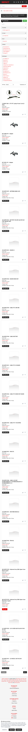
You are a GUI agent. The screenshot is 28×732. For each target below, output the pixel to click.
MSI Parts (17, 681)
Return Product (14, 703)
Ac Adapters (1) (6, 58)
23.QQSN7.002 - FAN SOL (8, 540)
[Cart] (23, 2)
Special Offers (14, 710)
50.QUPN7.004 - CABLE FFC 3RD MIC (11, 307)
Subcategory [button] (4, 56)
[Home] (5, 2)
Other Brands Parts (22, 681)
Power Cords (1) (6, 75)
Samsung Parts (17, 682)
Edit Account (14, 693)
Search (24, 6)
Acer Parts (18, 678)
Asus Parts (22, 678)
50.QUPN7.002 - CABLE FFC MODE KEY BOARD (13, 394)
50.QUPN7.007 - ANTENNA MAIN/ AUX (11, 191)
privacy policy (7, 726)
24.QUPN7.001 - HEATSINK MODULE (10, 511)
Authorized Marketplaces (14, 688)
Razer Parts (10, 682)
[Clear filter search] (26, 24)
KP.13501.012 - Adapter (7, 162)
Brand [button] (3, 38)
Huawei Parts (3, 681)
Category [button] (3, 44)
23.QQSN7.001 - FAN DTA (8, 451)
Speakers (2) (5, 77)
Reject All (12, 729)
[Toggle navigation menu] (26, 2)
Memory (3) (5, 69)
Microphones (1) (6, 71)
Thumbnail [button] (4, 27)
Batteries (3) (5, 61)
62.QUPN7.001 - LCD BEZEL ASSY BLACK (12, 658)
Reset (25, 20)
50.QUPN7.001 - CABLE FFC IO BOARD (11, 365)
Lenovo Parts (13, 681)
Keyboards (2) (5, 68)
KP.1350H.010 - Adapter (7, 133)
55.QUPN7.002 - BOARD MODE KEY (10, 279)
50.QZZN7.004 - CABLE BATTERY (10, 336)
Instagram (18, 715)
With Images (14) (6, 30)
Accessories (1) (6, 46)
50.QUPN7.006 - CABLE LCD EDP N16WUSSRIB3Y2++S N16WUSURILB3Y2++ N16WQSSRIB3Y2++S (12, 482)
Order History (14, 695)
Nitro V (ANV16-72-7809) (8, 10)
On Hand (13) (5, 35)
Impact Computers (5, 678)
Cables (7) (5, 63)
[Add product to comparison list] (23, 114)
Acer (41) (5, 41)
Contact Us (14, 701)
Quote (5, 609)
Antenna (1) (5, 60)
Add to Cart (6, 114)
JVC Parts (8, 681)
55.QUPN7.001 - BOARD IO (8, 250)
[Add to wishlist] (25, 114)
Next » (25, 672)
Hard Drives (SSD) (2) (7, 66)
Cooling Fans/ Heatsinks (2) (8, 64)
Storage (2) (5, 53)
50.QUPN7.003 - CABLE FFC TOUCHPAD (11, 422)
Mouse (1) (5, 74)
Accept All (19, 729)
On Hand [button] (3, 33)
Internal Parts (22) (6, 48)
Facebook (18, 717)
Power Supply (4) (6, 51)
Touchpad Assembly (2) (7, 80)
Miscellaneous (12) (6, 72)
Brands (14, 708)
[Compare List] (20, 2)
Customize (4, 729)
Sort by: (4, 84)
